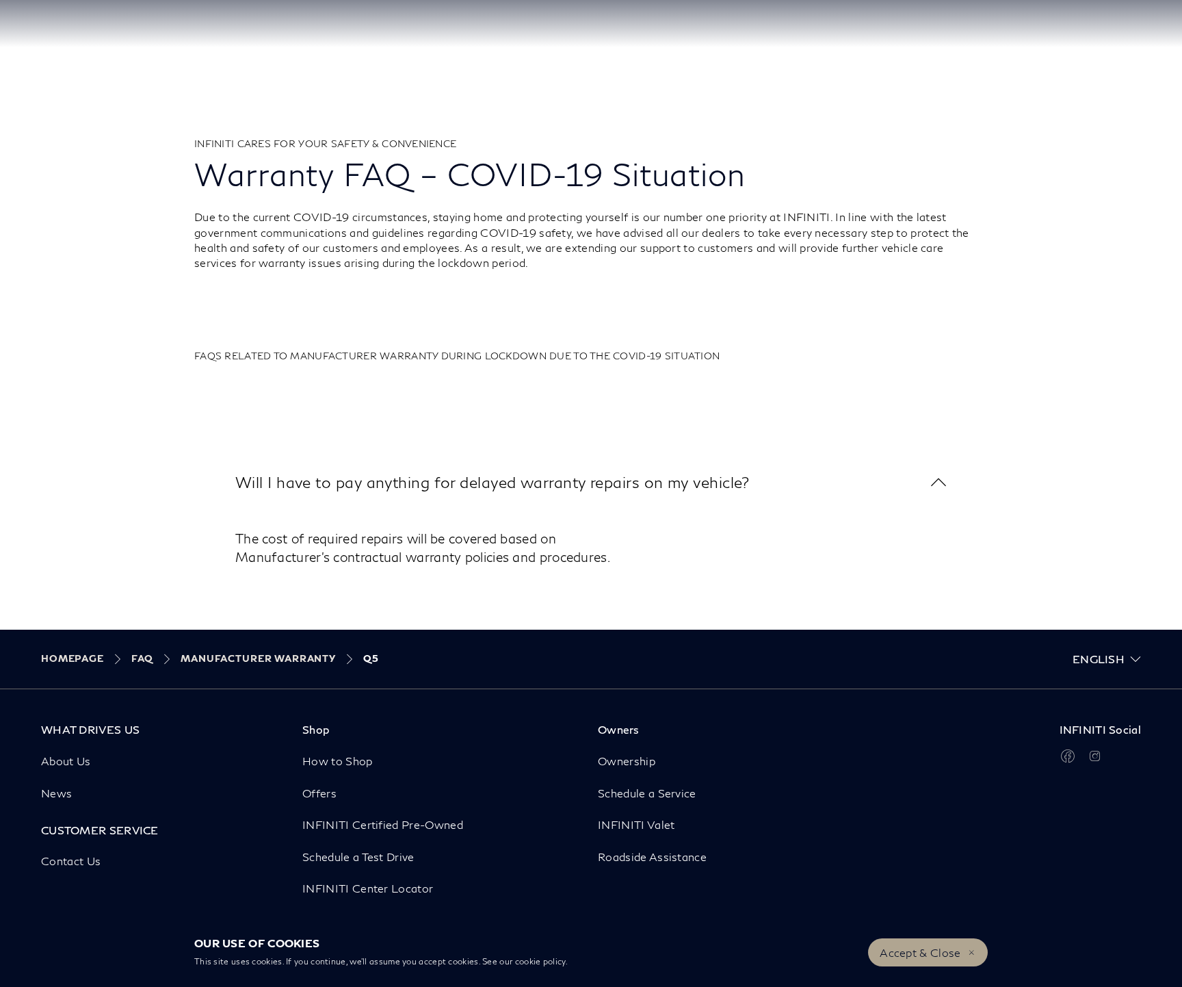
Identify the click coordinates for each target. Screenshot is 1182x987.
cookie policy (540, 961)
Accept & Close (920, 952)
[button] (591, 482)
